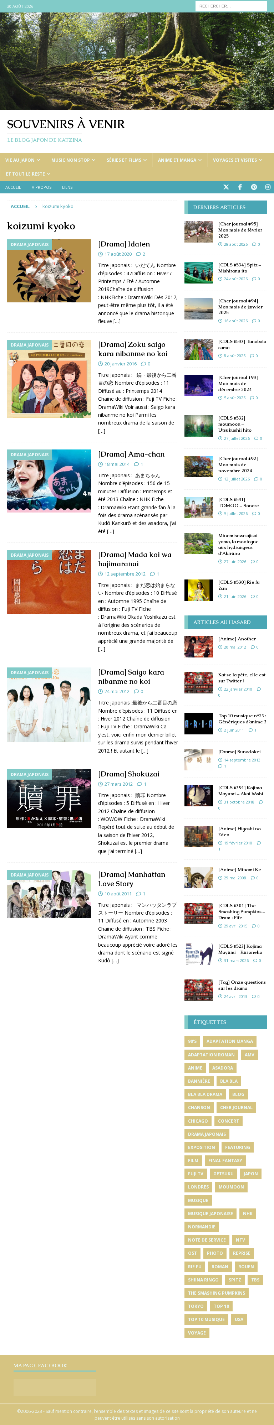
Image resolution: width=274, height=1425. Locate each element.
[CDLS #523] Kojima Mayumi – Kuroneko (240, 949)
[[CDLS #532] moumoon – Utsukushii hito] (198, 426)
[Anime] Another (237, 639)
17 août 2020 (118, 254)
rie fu (195, 1267)
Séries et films (124, 160)
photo (215, 1253)
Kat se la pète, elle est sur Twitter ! (241, 678)
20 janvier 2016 (121, 363)
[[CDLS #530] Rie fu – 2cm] (198, 590)
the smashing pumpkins (216, 1293)
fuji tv (195, 1174)
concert (228, 1121)
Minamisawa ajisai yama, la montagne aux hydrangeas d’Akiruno (238, 544)
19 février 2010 (238, 843)
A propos (41, 187)
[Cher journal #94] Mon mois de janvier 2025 (240, 307)
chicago (198, 1121)
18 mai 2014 (117, 464)
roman (220, 1267)
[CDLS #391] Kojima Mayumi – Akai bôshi (240, 791)
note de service (207, 1240)
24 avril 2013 (235, 996)
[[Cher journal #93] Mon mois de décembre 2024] (198, 385)
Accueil (13, 187)
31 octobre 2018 (239, 802)
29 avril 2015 (235, 926)
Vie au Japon (20, 160)
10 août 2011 (118, 893)
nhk (248, 1214)
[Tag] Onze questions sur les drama (242, 985)
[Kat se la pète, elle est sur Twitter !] (198, 682)
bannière (199, 1081)
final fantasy (225, 1161)
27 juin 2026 (235, 561)
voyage (197, 1333)
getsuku (223, 1174)
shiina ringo (203, 1280)
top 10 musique (206, 1319)
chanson (199, 1107)
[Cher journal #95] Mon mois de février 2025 (240, 230)
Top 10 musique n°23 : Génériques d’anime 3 (242, 719)
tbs (255, 1280)
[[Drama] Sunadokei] (198, 759)
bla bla (229, 1081)
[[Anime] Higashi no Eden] (198, 836)
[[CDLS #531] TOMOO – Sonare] (198, 507)
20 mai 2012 (235, 647)
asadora (222, 1068)
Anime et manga (177, 160)
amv (249, 1055)
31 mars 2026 (236, 960)
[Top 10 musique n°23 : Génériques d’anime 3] (198, 723)
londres (198, 1187)
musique (198, 1200)
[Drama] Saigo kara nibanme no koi (131, 676)
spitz (235, 1280)
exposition (201, 1147)
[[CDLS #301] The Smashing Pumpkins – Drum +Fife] (198, 913)
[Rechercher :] (231, 5)
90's (192, 1041)
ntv (240, 1240)
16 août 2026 (236, 320)
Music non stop (70, 160)
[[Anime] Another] (198, 646)
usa (239, 1319)
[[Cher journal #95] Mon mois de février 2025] (198, 232)
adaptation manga (230, 1041)
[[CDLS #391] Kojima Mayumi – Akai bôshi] (198, 795)
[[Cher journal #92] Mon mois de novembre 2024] (198, 466)
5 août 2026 (234, 397)
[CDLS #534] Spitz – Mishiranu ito (239, 268)
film (193, 1161)
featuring (237, 1147)
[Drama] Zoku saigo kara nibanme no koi (133, 349)
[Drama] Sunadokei (239, 752)
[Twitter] (226, 187)
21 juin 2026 (235, 596)
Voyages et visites (235, 160)
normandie (201, 1227)
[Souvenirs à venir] (137, 105)
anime (195, 1068)
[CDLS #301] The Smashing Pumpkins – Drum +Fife (241, 912)
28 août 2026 (236, 244)
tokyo (196, 1306)
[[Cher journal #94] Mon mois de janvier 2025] (198, 308)
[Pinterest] (254, 187)
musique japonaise (210, 1214)
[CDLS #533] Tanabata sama (242, 344)
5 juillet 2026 (236, 513)
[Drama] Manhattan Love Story (131, 879)
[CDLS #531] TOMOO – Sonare (238, 502)
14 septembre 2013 (242, 760)
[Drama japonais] (49, 270)
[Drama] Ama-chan (131, 454)
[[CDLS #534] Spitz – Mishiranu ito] (198, 273)
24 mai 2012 (117, 691)
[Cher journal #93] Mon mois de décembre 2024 (238, 383)
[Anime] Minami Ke (239, 870)
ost (192, 1253)
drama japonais (207, 1134)
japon (251, 1174)
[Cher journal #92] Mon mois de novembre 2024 (238, 465)
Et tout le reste (25, 174)
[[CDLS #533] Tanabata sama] (198, 349)
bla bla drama (205, 1094)
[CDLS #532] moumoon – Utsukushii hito (235, 424)
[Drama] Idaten (124, 244)
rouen (246, 1267)
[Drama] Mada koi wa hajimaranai (135, 559)
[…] (117, 321)
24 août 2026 (236, 278)
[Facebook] (240, 187)
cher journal (236, 1107)
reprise (241, 1253)
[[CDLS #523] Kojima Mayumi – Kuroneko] (198, 954)
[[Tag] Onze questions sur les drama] (198, 990)
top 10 (221, 1306)
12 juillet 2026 (237, 479)
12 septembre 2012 (125, 574)
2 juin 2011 (234, 730)
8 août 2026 (234, 355)
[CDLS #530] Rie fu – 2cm (240, 585)
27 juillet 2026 (237, 438)
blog (238, 1094)
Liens (67, 187)
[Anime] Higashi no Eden (239, 832)
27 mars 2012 (119, 784)
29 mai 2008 (235, 877)
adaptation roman (211, 1055)
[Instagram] (268, 187)
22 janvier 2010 (238, 689)
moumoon (231, 1187)
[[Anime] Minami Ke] (198, 877)
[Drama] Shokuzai (128, 774)
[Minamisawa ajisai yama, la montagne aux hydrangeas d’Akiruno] (198, 543)
